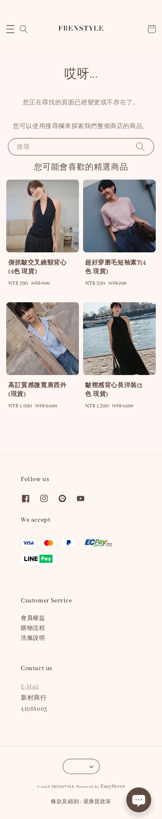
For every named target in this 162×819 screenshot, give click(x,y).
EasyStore (113, 786)
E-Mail (30, 687)
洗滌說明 (33, 638)
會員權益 (33, 618)
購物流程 (33, 628)
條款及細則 (65, 802)
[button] (10, 29)
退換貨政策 (97, 802)
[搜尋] (140, 146)
